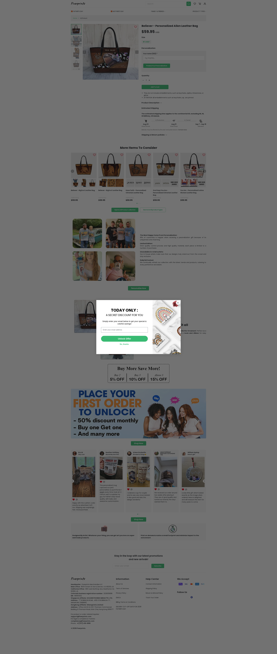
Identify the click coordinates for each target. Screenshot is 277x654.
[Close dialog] (178, 303)
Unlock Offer (124, 339)
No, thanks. (124, 344)
